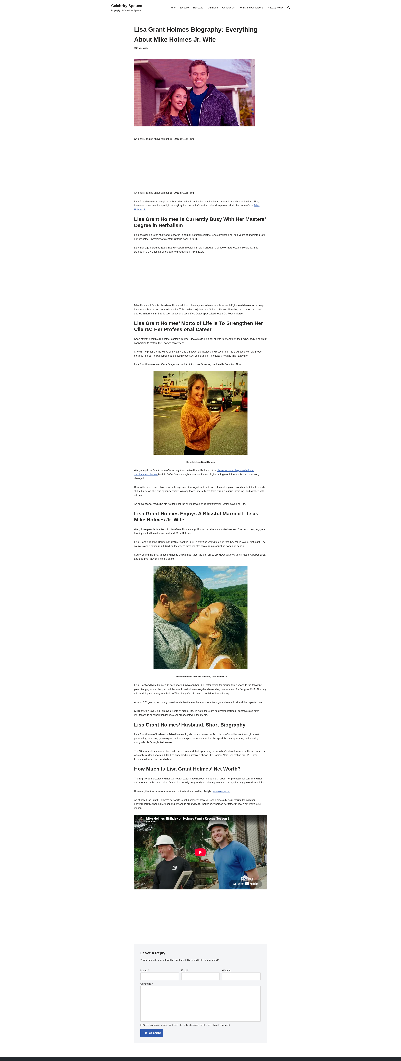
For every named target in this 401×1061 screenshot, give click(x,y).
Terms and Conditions (251, 7)
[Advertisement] (200, 168)
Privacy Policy (276, 7)
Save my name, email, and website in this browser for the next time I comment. (187, 1025)
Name (144, 970)
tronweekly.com (221, 791)
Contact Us (228, 7)
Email (185, 970)
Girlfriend (213, 7)
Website (226, 970)
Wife (173, 7)
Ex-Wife (184, 7)
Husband (198, 7)
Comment (146, 984)
